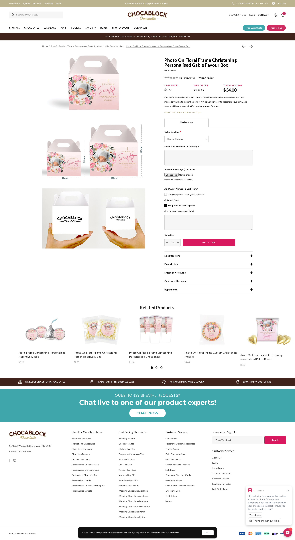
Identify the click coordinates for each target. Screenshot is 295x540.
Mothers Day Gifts (127, 475)
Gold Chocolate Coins (176, 454)
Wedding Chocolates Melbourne (134, 506)
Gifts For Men (125, 464)
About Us (217, 457)
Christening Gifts (127, 449)
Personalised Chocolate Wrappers (88, 485)
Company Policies (220, 478)
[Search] (12, 15)
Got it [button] (207, 532)
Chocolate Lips (172, 490)
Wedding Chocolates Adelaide (133, 490)
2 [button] (156, 367)
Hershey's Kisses (173, 480)
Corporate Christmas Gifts (131, 454)
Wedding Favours (127, 438)
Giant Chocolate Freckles (177, 464)
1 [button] (152, 367)
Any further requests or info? (179, 211)
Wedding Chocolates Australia (133, 496)
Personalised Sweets (82, 490)
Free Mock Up (276, 28)
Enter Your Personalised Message (182, 146)
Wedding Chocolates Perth (132, 511)
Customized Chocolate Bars (85, 475)
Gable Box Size (172, 132)
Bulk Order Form (220, 489)
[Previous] (244, 46)
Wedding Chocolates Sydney (132, 517)
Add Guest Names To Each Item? (181, 188)
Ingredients (218, 468)
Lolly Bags (170, 470)
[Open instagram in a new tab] (15, 460)
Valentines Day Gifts (128, 480)
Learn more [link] (173, 532)
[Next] (250, 46)
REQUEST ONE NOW (179, 36)
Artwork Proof (171, 200)
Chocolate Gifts (126, 443)
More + (168, 501)
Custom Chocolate (81, 459)
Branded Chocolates (81, 438)
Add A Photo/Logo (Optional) (179, 169)
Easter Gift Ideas (127, 459)
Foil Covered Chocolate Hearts (180, 485)
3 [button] (161, 367)
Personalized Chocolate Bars (85, 470)
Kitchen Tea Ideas (127, 470)
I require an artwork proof (181, 205)
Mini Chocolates (173, 459)
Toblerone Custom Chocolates (180, 443)
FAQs (215, 463)
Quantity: (169, 235)
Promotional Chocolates (83, 443)
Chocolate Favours (81, 454)
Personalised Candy (81, 480)
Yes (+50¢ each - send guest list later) (186, 194)
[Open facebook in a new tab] (9, 460)
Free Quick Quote (254, 28)
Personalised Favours (129, 485)
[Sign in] (275, 14)
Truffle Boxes (172, 449)
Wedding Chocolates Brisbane (133, 501)
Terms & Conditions (222, 473)
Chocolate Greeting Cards (178, 475)
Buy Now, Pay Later (221, 483)
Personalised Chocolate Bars (85, 464)
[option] (46, 338)
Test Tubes (171, 496)
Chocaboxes (171, 438)
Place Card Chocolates (83, 449)
